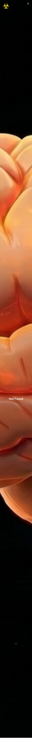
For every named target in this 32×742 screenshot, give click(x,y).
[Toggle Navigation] (28, 3)
